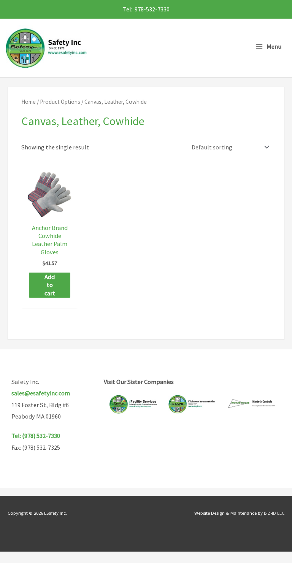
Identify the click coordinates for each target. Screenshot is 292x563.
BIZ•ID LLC (274, 513)
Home (28, 101)
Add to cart (49, 285)
